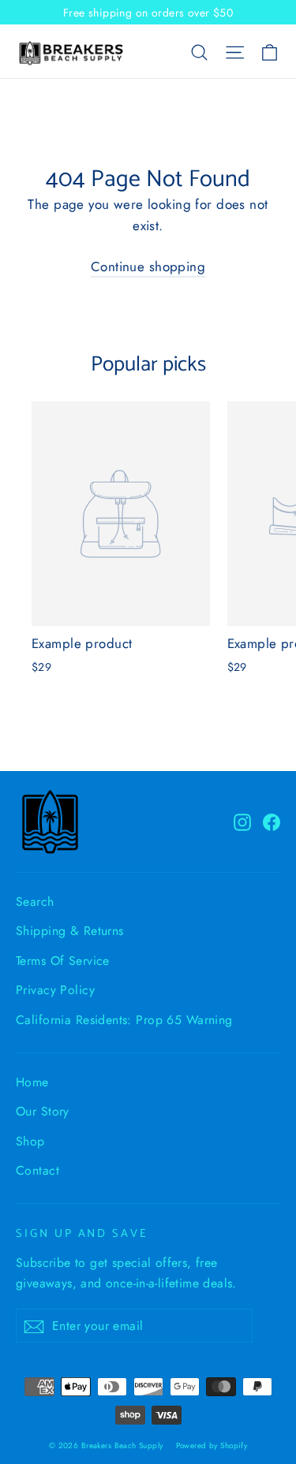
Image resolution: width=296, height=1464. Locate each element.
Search (35, 901)
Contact (37, 1170)
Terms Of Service (63, 961)
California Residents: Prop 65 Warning (124, 1020)
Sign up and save (82, 1233)
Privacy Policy (55, 990)
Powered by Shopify (212, 1445)
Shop (30, 1141)
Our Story (42, 1111)
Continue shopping (148, 266)
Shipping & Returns (70, 931)
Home (32, 1082)
